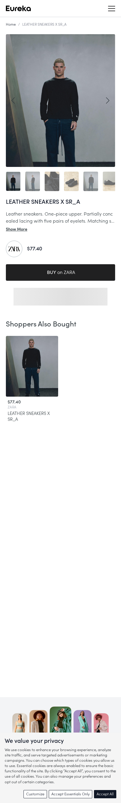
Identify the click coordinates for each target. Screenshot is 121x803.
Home (11, 24)
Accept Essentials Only (70, 794)
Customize (35, 794)
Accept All (105, 794)
